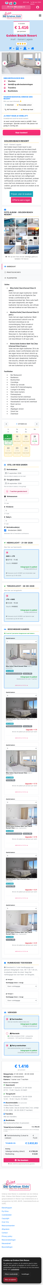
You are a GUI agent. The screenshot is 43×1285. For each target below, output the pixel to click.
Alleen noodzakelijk (11, 1274)
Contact (5, 1233)
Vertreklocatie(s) (13, 527)
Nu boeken (22, 1160)
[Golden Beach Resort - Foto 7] (9, 240)
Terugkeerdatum (13, 480)
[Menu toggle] (40, 15)
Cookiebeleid (6, 1215)
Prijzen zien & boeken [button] (21, 194)
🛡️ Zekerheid (9, 105)
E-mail (27, 2)
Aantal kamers (10, 638)
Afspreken (5, 1229)
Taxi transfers (16, 1019)
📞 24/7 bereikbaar (11, 109)
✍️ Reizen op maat (27, 109)
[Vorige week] (6, 424)
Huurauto (15, 1033)
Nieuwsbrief (6, 1243)
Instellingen (25, 1274)
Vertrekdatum (11, 469)
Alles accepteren (10, 1280)
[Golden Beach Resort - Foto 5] (21, 231)
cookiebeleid (15, 1269)
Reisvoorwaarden (8, 1225)
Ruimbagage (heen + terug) (14, 982)
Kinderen (9, 507)
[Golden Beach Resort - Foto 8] (21, 240)
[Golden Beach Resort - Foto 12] (33, 249)
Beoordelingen (7, 1247)
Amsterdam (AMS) (15, 530)
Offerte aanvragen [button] (21, 200)
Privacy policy (7, 1236)
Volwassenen (11, 496)
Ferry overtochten (19, 1045)
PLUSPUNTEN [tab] (12, 278)
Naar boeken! (21, 132)
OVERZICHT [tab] (11, 266)
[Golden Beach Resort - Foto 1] (9, 222)
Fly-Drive (5, 1211)
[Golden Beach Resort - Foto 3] (33, 222)
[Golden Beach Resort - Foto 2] (21, 222)
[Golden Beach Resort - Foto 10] (9, 249)
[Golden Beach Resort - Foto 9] (33, 240)
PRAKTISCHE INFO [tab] (13, 272)
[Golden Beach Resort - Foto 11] (21, 249)
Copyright (5, 1218)
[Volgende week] (37, 424)
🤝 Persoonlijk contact (24, 105)
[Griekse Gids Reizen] (12, 15)
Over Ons (5, 1222)
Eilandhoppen (7, 1208)
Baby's (8, 517)
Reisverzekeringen (9, 1240)
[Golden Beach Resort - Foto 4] (9, 231)
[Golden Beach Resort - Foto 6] (33, 231)
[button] (5, 63)
